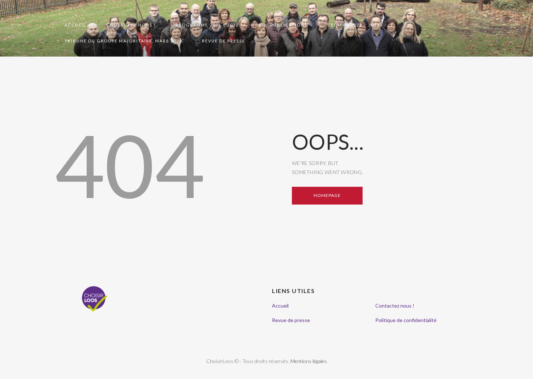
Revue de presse (291, 320)
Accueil (280, 305)
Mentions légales (308, 361)
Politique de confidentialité (406, 320)
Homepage (327, 195)
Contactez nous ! (394, 305)
